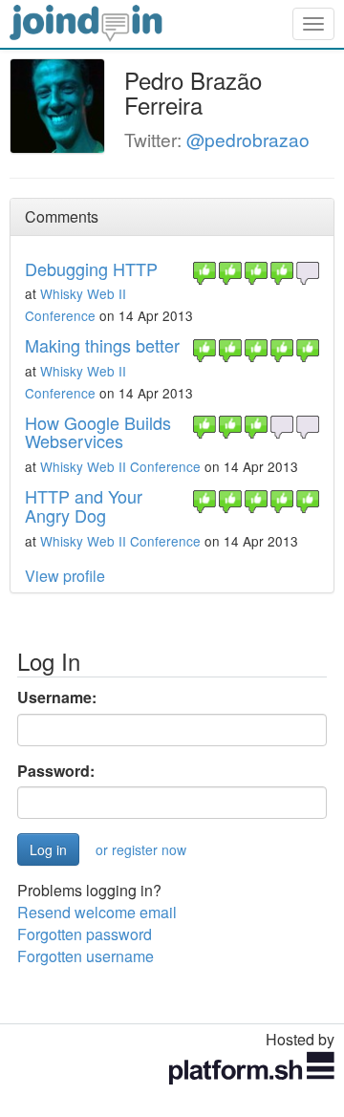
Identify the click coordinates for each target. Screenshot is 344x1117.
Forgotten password (84, 934)
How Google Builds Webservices (98, 432)
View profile (65, 576)
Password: (56, 771)
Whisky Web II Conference (120, 466)
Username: (57, 697)
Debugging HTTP (91, 268)
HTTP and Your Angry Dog (83, 505)
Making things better (102, 345)
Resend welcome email (97, 912)
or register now (141, 849)
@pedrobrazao (248, 139)
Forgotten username (85, 956)
